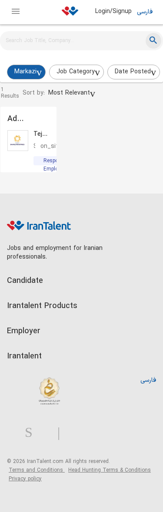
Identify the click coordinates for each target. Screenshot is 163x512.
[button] (71, 93)
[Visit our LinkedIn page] (16, 432)
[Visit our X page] (48, 432)
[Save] (43, 120)
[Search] (153, 41)
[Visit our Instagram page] (32, 432)
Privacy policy (25, 479)
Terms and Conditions (37, 470)
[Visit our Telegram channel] (62, 432)
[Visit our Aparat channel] (76, 432)
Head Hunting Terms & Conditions (109, 470)
